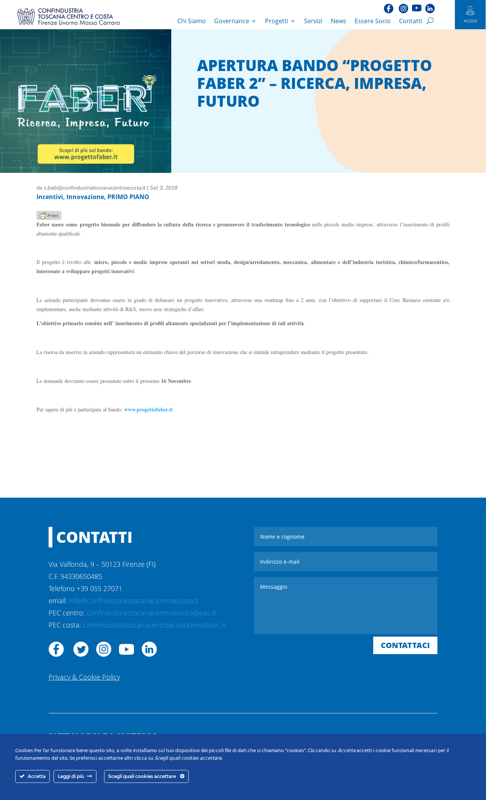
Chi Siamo (191, 21)
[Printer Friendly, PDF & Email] (49, 214)
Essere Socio (373, 21)
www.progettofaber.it (148, 409)
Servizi (313, 21)
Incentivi (49, 197)
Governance (231, 21)
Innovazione (85, 197)
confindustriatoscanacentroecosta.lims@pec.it (154, 624)
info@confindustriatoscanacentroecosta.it (134, 600)
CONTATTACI (405, 645)
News (338, 21)
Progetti (276, 21)
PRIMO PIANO (128, 197)
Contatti (410, 21)
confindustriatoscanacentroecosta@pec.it (151, 612)
